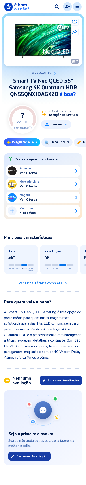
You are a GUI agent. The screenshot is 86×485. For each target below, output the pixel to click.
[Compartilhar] (75, 32)
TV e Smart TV (40, 73)
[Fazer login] (67, 6)
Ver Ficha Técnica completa (41, 283)
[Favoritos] (75, 22)
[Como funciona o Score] (30, 128)
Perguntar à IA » (24, 142)
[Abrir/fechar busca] (56, 6)
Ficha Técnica (60, 142)
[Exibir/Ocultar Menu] (77, 6)
